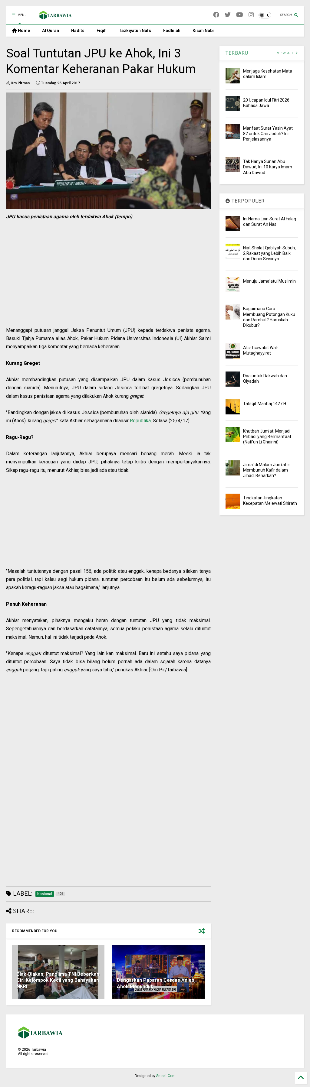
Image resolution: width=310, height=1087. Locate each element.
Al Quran (50, 30)
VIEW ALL (286, 53)
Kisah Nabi (203, 30)
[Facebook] (216, 15)
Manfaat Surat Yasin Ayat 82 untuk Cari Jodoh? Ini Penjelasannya (268, 133)
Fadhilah (171, 30)
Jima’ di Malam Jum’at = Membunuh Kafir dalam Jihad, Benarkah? (266, 470)
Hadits (77, 30)
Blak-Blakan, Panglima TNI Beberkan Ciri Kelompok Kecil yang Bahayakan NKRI (58, 980)
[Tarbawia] (55, 16)
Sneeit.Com (166, 1076)
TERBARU (237, 53)
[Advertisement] (106, 284)
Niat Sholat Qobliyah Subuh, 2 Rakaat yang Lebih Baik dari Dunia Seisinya (269, 253)
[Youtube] (239, 15)
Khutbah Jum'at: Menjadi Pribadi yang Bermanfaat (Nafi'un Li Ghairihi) (267, 436)
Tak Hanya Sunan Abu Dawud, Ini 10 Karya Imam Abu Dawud (267, 167)
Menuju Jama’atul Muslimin (269, 281)
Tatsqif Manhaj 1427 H (264, 403)
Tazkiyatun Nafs (135, 30)
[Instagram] (251, 15)
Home (23, 30)
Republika (140, 420)
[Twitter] (228, 15)
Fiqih (102, 30)
